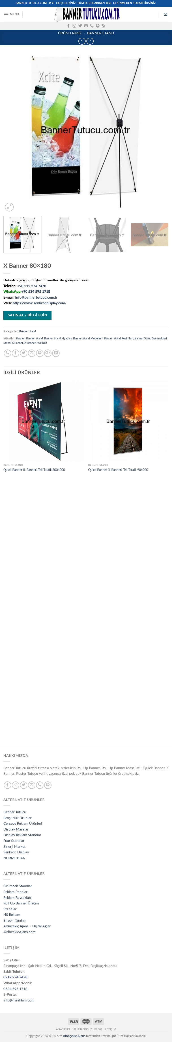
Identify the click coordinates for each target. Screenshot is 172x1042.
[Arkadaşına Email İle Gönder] (31, 353)
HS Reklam (11, 915)
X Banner (17, 343)
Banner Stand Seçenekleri (151, 338)
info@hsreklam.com (18, 1000)
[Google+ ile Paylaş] (48, 353)
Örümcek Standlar (17, 886)
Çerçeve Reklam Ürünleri (22, 823)
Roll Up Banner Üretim (21, 903)
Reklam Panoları (15, 892)
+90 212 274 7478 (31, 286)
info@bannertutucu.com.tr (36, 297)
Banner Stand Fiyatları (58, 338)
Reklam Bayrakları (17, 898)
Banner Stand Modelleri (88, 338)
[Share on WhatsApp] (7, 353)
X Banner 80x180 (35, 343)
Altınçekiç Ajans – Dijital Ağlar (27, 926)
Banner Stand (100, 33)
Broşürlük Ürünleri (17, 818)
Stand (7, 343)
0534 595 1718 (15, 989)
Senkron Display (16, 852)
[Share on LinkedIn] (56, 353)
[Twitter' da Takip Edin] (80, 26)
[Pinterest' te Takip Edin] (97, 26)
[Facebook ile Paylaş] (15, 353)
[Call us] (92, 26)
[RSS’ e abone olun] (103, 26)
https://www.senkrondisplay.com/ (40, 303)
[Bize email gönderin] (86, 26)
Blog (98, 1029)
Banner (20, 338)
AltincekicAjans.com (19, 932)
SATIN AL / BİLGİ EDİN (27, 315)
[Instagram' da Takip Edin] (74, 26)
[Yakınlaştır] (9, 207)
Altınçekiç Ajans (74, 1036)
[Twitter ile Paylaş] (23, 353)
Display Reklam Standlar (22, 835)
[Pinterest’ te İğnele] (39, 353)
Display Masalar (15, 829)
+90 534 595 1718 (35, 291)
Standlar (10, 909)
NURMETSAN (14, 858)
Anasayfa (63, 1029)
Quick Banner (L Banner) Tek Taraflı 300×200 (34, 470)
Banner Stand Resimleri (118, 338)
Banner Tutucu (14, 812)
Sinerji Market (14, 846)
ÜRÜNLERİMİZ (70, 33)
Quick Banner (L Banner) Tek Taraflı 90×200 (118, 470)
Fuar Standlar (13, 841)
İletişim (110, 1029)
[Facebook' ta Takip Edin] (68, 26)
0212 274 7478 (15, 977)
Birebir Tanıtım (14, 920)
